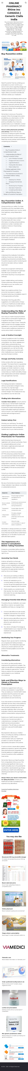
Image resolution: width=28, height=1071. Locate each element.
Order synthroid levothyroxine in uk (13, 982)
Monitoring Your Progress (16, 185)
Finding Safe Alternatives (15, 165)
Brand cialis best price (9, 883)
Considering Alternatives (15, 190)
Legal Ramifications (14, 162)
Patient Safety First (14, 167)
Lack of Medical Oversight (16, 158)
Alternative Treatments (15, 188)
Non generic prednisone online (11, 1033)
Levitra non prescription (9, 1007)
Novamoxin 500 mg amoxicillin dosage (14, 857)
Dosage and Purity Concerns (16, 160)
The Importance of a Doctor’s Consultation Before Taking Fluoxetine (13, 175)
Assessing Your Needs (15, 179)
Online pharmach (7, 908)
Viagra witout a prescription (10, 933)
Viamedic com (6, 957)
